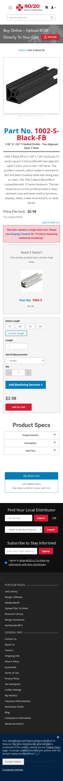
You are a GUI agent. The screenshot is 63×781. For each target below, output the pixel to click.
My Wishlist (11, 695)
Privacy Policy (12, 678)
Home (22, 50)
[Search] (52, 17)
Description (30, 443)
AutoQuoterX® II (14, 625)
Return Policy (12, 661)
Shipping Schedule (20, 233)
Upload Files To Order (16, 608)
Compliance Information (18, 717)
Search (41, 518)
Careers (9, 650)
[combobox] (31, 17)
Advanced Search (14, 723)
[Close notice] (58, 737)
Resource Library (14, 613)
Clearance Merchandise (18, 701)
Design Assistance (14, 619)
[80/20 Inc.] (29, 7)
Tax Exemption (13, 684)
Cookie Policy (53, 747)
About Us (10, 644)
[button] (19, 116)
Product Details (30, 435)
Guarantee (10, 667)
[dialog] (31, 757)
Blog (7, 712)
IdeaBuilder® (12, 602)
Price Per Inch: (14, 212)
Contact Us (10, 638)
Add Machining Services (26, 384)
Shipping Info (12, 655)
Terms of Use (12, 672)
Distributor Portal (14, 706)
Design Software (13, 597)
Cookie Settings (13, 689)
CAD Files (30, 451)
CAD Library (11, 591)
